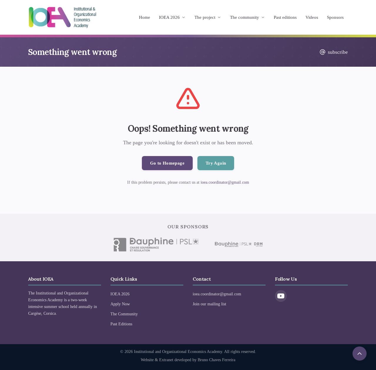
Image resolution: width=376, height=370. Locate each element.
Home (144, 17)
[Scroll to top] (359, 353)
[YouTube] (281, 296)
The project (204, 17)
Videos (312, 17)
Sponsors (335, 17)
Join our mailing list (209, 304)
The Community (124, 314)
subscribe (338, 52)
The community (244, 17)
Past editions (285, 17)
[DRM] (238, 244)
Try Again (216, 163)
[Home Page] (62, 17)
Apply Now (120, 304)
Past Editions (121, 324)
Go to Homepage (167, 163)
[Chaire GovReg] (156, 244)
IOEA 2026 (169, 17)
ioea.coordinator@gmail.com (225, 182)
